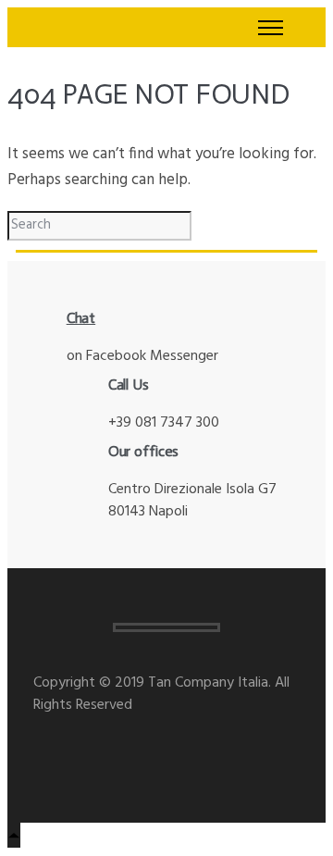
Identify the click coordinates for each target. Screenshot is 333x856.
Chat (81, 318)
